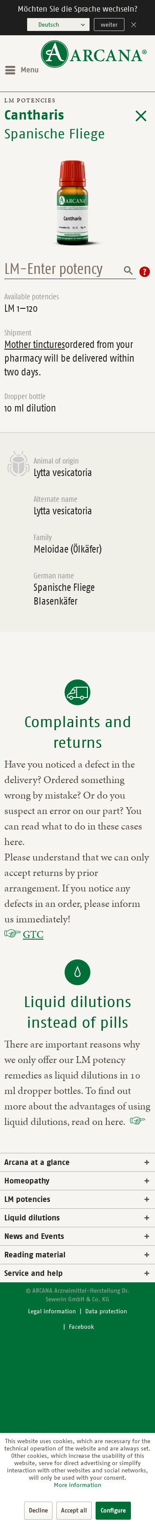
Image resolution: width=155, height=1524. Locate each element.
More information (77, 1485)
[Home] (94, 66)
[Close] (134, 26)
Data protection (106, 1311)
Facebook (81, 1326)
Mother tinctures (34, 344)
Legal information (52, 1311)
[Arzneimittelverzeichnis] (141, 116)
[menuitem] (21, 70)
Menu (30, 69)
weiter (109, 24)
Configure (113, 1510)
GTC (33, 934)
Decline (38, 1510)
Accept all (74, 1510)
